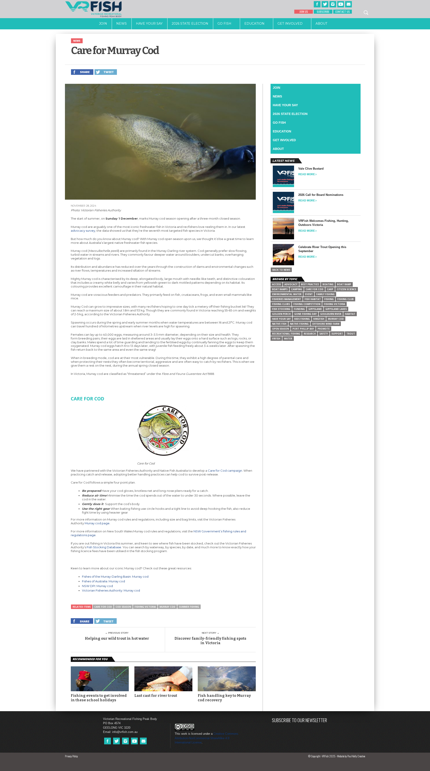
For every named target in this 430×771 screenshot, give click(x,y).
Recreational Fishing (286, 333)
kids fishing (302, 318)
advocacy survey (83, 230)
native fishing (299, 323)
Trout (350, 333)
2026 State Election (190, 24)
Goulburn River (330, 313)
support (337, 333)
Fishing (329, 299)
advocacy (290, 284)
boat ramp (344, 284)
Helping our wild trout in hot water (117, 638)
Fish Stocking (281, 309)
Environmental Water (286, 294)
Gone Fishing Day (305, 313)
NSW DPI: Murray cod (97, 586)
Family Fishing (325, 294)
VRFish (276, 338)
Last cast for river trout (155, 695)
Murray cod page (97, 523)
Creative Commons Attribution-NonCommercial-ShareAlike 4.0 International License (206, 738)
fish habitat (313, 299)
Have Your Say (149, 24)
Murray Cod (167, 606)
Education (254, 24)
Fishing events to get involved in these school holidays (99, 697)
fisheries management (286, 299)
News (121, 24)
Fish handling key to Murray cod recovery (224, 697)
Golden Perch (281, 313)
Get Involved (290, 24)
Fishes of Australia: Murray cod (103, 581)
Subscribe (323, 11)
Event (309, 294)
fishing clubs (281, 304)
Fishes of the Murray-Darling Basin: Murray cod (115, 576)
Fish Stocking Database (104, 547)
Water (288, 338)
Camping (296, 289)
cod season (123, 606)
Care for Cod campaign (225, 470)
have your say (281, 318)
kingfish (318, 318)
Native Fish (279, 323)
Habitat (350, 313)
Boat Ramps (280, 289)
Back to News (281, 269)
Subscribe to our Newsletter (299, 720)
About (321, 24)
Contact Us (342, 11)
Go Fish (224, 24)
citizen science (346, 289)
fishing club (345, 299)
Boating (327, 284)
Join (103, 24)
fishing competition (306, 304)
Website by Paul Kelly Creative (351, 756)
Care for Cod (103, 606)
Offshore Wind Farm (325, 323)
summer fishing (189, 606)
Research (310, 333)
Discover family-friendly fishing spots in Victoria (210, 640)
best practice (310, 284)
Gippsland (315, 309)
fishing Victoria (145, 606)
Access (276, 284)
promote (324, 328)
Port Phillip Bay (303, 328)
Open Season (280, 328)
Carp (330, 289)
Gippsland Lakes (336, 309)
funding (299, 309)
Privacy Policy (71, 756)
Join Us (303, 11)
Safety (323, 333)
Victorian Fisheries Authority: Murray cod (111, 590)
